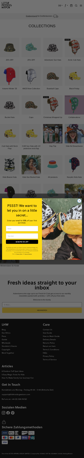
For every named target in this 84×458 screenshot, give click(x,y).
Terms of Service (28, 254)
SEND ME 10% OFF (22, 242)
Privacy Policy (19, 254)
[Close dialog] (79, 201)
